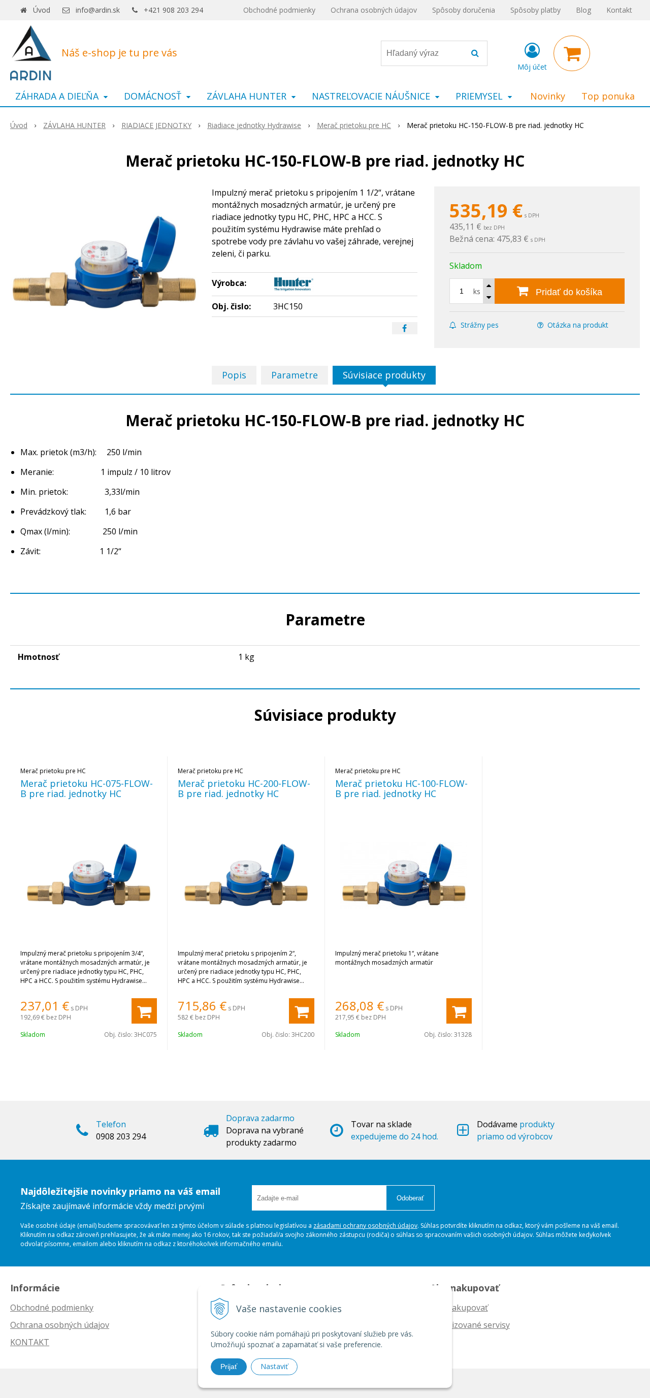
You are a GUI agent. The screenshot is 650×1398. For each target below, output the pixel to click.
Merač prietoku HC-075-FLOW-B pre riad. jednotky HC (86, 788)
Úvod (41, 10)
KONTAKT (29, 1342)
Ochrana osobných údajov (374, 10)
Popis (234, 375)
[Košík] (572, 53)
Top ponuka (608, 96)
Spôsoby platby (535, 10)
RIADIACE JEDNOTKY (156, 125)
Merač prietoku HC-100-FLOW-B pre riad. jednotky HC (401, 788)
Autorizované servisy (470, 1324)
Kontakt (619, 10)
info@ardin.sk (98, 10)
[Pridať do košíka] (144, 1011)
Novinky (547, 96)
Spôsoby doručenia (463, 10)
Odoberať (410, 1198)
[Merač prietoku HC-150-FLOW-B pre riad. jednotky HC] (104, 262)
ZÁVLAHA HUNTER (74, 125)
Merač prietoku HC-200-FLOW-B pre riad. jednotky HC (244, 788)
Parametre (294, 375)
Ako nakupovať (459, 1307)
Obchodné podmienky (279, 10)
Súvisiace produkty (384, 375)
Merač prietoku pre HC (354, 125)
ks (476, 291)
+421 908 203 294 (173, 10)
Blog (583, 10)
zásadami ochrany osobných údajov (365, 1225)
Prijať (228, 1366)
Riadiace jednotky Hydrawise (254, 125)
